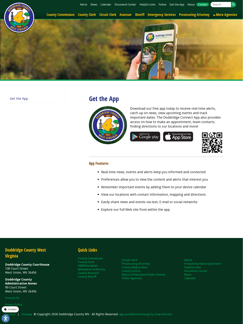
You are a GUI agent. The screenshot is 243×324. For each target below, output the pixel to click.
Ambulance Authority (91, 269)
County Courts (131, 271)
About (191, 4)
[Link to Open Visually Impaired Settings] (6, 318)
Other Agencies (132, 278)
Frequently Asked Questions (202, 263)
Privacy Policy (13, 304)
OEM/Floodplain (88, 265)
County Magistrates (134, 267)
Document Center (125, 4)
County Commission (61, 14)
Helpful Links (148, 4)
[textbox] (221, 4)
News (94, 4)
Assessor (126, 14)
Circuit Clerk (107, 14)
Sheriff (139, 14)
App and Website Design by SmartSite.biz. (146, 314)
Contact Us (12, 298)
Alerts (83, 4)
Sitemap (26, 314)
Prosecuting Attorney (194, 14)
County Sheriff (87, 276)
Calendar (106, 4)
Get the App (177, 4)
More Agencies (226, 14)
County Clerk (87, 14)
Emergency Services (162, 14)
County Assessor (88, 273)
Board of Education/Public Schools (143, 274)
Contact (202, 4)
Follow (162, 4)
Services (10, 314)
